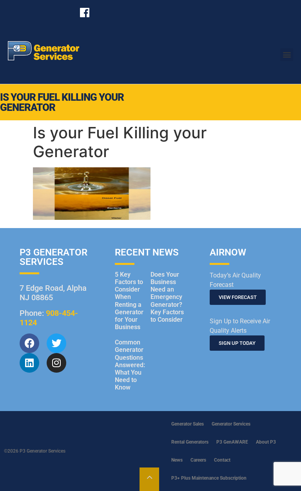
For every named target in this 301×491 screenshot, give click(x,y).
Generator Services (231, 424)
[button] (286, 54)
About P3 (266, 442)
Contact (222, 460)
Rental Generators (190, 442)
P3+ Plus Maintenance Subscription (209, 478)
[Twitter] (56, 343)
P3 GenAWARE (232, 442)
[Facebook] (29, 343)
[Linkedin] (29, 363)
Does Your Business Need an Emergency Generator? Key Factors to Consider (167, 297)
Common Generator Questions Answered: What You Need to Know (130, 365)
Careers (198, 460)
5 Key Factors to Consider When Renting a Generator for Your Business (129, 301)
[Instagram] (56, 363)
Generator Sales (187, 424)
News (177, 460)
